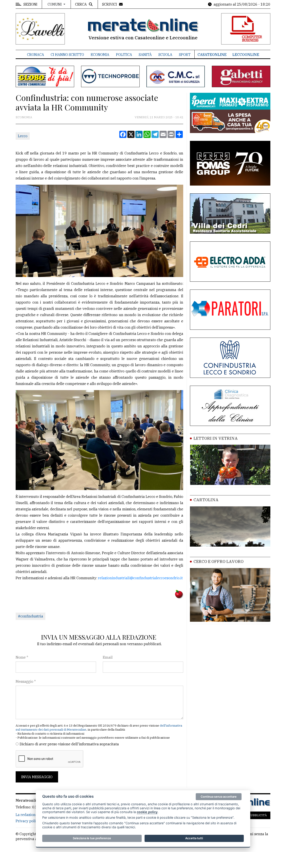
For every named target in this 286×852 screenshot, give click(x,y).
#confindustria (30, 616)
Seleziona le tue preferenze (92, 838)
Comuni (55, 4)
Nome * (22, 657)
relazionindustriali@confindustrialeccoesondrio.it (140, 578)
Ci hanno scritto (67, 54)
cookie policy (147, 812)
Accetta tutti (194, 838)
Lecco (22, 136)
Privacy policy (28, 821)
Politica (124, 54)
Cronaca (35, 54)
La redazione (27, 814)
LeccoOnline (245, 54)
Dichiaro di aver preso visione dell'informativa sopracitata (69, 744)
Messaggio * (26, 681)
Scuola (165, 54)
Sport (185, 54)
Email (108, 657)
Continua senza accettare (219, 796)
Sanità (145, 54)
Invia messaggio (37, 777)
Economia (100, 54)
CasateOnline (212, 54)
